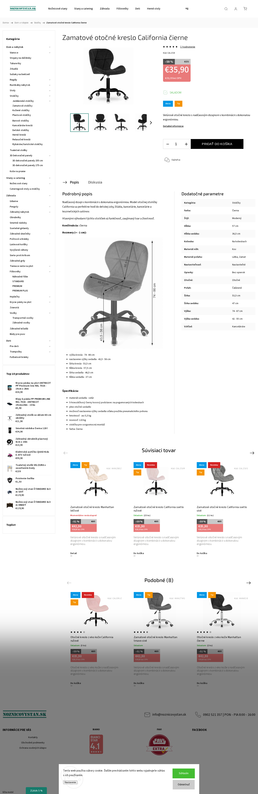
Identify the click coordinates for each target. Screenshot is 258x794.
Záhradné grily (17, 261)
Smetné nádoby (18, 223)
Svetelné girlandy (19, 228)
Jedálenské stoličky (23, 101)
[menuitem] (57, 9)
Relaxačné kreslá (21, 139)
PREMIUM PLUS (20, 290)
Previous (66, 452)
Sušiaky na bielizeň (20, 74)
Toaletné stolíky (18, 150)
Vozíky (13, 313)
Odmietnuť (184, 784)
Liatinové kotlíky (19, 244)
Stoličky (14, 96)
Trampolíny (16, 351)
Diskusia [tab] (95, 182)
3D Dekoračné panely (21, 155)
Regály (13, 80)
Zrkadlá (14, 69)
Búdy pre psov (17, 334)
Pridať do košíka (217, 144)
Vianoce (14, 52)
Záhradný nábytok (19, 212)
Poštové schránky (19, 239)
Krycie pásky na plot (20, 302)
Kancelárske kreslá (22, 125)
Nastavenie (70, 782)
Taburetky (15, 63)
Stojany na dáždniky (20, 58)
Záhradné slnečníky (20, 234)
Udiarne (14, 201)
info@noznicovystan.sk (169, 714)
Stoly (13, 90)
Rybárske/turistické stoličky (27, 144)
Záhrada (11, 195)
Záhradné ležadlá (19, 328)
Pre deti (14, 346)
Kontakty (33, 737)
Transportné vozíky (22, 318)
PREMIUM (17, 286)
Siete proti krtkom (20, 255)
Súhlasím (183, 773)
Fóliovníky (15, 271)
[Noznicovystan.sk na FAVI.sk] (159, 745)
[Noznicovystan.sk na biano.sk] (96, 744)
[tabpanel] (95, 508)
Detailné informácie (173, 126)
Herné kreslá (19, 135)
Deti (8, 341)
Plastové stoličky (21, 115)
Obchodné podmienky (33, 742)
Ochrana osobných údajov (33, 748)
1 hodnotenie (187, 47)
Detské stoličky (20, 130)
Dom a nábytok (14, 47)
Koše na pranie (17, 171)
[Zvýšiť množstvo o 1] (186, 144)
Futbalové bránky (19, 357)
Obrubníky (15, 217)
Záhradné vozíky (21, 322)
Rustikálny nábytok (20, 85)
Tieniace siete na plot (21, 266)
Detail (73, 553)
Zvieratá (14, 307)
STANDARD (18, 281)
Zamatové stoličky (22, 106)
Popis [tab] (74, 182)
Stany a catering (15, 178)
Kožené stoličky (21, 110)
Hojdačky (15, 296)
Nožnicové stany (19, 183)
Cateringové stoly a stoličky (25, 189)
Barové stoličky (20, 121)
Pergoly (14, 206)
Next (252, 452)
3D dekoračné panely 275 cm (27, 165)
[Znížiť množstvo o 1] (167, 144)
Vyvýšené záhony (19, 250)
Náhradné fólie (20, 276)
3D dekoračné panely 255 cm (27, 160)
